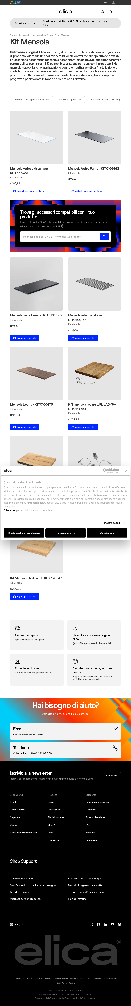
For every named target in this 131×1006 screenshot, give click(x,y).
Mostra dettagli (112, 522)
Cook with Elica (17, 809)
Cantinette (53, 840)
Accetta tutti (107, 533)
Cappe (51, 802)
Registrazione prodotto (97, 802)
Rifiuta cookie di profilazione (24, 533)
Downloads (91, 809)
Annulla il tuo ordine (21, 892)
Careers (14, 825)
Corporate (15, 817)
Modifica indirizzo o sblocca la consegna (33, 885)
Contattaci (91, 840)
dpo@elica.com (90, 998)
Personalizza (64, 533)
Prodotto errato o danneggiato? (86, 878)
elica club (15, 2)
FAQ (88, 825)
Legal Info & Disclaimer (43, 978)
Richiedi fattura (77, 899)
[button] (62, 226)
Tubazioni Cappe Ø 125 (70, 99)
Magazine (90, 832)
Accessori (24, 35)
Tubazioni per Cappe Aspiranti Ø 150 (31, 99)
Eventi (13, 802)
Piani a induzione (56, 817)
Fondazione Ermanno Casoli (23, 832)
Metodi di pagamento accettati (86, 885)
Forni (50, 832)
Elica (12, 35)
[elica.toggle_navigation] (11, 11)
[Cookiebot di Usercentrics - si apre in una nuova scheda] (105, 470)
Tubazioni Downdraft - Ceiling (105, 99)
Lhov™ (51, 825)
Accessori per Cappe (43, 35)
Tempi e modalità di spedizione (86, 892)
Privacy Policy (85, 978)
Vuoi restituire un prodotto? (25, 899)
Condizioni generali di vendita (105, 978)
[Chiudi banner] (126, 470)
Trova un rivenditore (95, 817)
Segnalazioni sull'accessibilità (66, 978)
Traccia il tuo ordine (21, 878)
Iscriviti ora (111, 775)
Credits (72, 983)
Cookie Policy (61, 983)
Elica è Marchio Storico (23, 978)
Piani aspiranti (54, 809)
